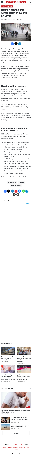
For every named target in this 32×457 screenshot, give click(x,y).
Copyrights (22, 447)
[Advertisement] (16, 273)
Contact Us (15, 447)
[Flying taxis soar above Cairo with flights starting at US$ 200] (5, 427)
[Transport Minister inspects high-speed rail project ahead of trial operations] (24, 351)
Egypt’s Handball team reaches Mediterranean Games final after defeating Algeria (23, 377)
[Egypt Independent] (16, 2)
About (4, 447)
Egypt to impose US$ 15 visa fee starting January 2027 (7, 358)
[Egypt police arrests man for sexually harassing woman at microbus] (5, 420)
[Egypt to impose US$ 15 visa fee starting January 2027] (8, 351)
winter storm (16, 185)
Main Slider (9, 6)
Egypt (3, 6)
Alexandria (12, 182)
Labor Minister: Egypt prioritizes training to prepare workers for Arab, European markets (8, 377)
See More (16, 433)
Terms (16, 449)
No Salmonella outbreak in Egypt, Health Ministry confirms (15, 411)
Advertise (9, 447)
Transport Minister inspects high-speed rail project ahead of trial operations (24, 359)
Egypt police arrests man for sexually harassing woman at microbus (19, 419)
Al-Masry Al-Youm (7, 19)
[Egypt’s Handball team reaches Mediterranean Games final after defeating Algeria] (24, 369)
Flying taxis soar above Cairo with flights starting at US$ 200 (20, 425)
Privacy (27, 447)
